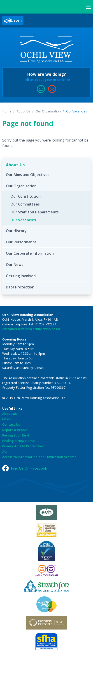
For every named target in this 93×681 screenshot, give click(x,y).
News (6, 419)
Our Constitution (25, 196)
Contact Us (11, 424)
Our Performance (21, 242)
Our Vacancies (76, 111)
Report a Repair (14, 430)
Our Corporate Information (30, 253)
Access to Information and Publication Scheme (39, 457)
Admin (7, 451)
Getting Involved (21, 275)
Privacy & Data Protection (22, 446)
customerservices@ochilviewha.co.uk (31, 329)
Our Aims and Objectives (27, 174)
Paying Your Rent (15, 435)
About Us (23, 111)
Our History (16, 230)
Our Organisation (48, 111)
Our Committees (25, 204)
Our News (14, 264)
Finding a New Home (18, 441)
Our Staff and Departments (34, 212)
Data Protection (20, 287)
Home (6, 111)
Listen (16, 20)
